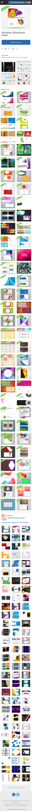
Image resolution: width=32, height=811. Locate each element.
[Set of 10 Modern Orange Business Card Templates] (23, 81)
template (24, 57)
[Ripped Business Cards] (24, 281)
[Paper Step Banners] (8, 268)
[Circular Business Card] (8, 307)
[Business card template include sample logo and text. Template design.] (26, 760)
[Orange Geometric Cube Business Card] (24, 189)
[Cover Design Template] (24, 321)
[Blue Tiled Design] (8, 504)
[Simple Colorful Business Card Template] (24, 176)
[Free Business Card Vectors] (8, 215)
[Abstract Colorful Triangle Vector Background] (8, 478)
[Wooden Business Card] (24, 347)
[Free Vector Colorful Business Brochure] (24, 150)
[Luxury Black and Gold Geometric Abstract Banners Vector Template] (8, 69)
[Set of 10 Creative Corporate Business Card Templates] (8, 81)
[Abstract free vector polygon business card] (6, 546)
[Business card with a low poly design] (6, 563)
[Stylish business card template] (24, 399)
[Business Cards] (8, 242)
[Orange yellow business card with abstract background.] (6, 554)
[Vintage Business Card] (24, 504)
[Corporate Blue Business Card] (24, 360)
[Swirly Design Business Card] (8, 294)
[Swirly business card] (24, 412)
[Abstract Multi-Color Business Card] (16, 606)
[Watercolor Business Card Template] (8, 202)
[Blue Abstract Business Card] (8, 255)
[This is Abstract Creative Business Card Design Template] (6, 666)
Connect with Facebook (17, 2)
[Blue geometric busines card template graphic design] (16, 632)
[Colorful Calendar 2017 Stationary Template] (24, 334)
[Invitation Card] (8, 360)
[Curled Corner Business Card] (8, 439)
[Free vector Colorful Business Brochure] (8, 163)
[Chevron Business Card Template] (24, 307)
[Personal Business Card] (8, 426)
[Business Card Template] (8, 150)
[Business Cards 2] (8, 123)
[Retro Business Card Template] (8, 386)
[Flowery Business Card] (24, 123)
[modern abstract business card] (6, 623)
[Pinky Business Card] (24, 97)
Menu (29, 2)
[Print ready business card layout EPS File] (26, 563)
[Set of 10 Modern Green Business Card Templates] (23, 69)
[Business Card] (8, 281)
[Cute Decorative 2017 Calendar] (8, 334)
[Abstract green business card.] (6, 580)
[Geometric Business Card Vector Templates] (24, 229)
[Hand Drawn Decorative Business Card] (8, 491)
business (9, 57)
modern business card (14, 522)
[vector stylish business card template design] (26, 589)
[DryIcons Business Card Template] (24, 386)
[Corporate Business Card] (24, 426)
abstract (4, 57)
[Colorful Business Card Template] (24, 478)
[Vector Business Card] (8, 110)
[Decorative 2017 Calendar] (8, 347)
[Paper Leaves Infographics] (8, 321)
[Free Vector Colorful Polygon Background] (24, 268)
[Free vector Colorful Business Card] (24, 215)
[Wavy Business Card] (24, 110)
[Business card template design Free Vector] (26, 683)
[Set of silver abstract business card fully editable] (26, 623)
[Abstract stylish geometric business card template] (6, 529)
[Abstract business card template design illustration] (16, 529)
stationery (18, 57)
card (14, 57)
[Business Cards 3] (8, 137)
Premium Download (16, 42)
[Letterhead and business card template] (8, 399)
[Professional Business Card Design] (6, 572)
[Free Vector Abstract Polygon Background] (24, 255)
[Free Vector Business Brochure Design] (24, 373)
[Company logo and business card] (8, 412)
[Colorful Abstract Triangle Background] (24, 465)
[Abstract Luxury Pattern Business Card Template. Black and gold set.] (26, 537)
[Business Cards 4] (24, 137)
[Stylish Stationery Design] (24, 163)
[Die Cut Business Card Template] (8, 176)
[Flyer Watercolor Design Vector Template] (24, 491)
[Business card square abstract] (16, 657)
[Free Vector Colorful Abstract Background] (8, 373)
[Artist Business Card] (24, 439)
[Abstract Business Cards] (8, 97)
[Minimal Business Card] (8, 189)
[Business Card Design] (8, 452)
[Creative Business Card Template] (24, 452)
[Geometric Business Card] (24, 242)
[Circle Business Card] (24, 294)
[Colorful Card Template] (8, 465)
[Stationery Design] (24, 202)
